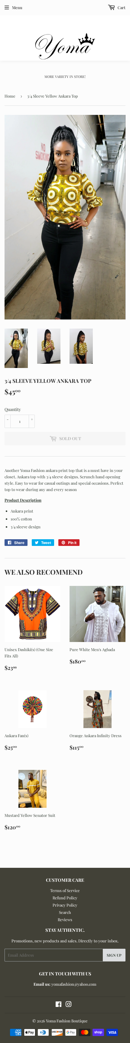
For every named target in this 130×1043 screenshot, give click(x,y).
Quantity (13, 409)
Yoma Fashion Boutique (67, 1020)
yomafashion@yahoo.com (73, 984)
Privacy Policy (65, 905)
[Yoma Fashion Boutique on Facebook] (58, 1005)
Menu (17, 7)
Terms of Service (65, 890)
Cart (121, 7)
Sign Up (114, 955)
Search (65, 912)
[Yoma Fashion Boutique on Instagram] (69, 1005)
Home (10, 96)
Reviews (65, 919)
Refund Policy (65, 897)
